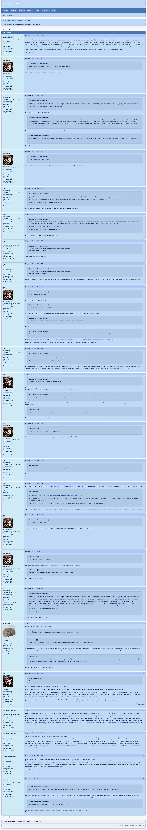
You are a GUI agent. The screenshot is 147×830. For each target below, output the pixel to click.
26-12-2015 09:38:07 (37, 623)
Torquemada (6, 623)
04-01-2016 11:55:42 (37, 733)
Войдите (14, 20)
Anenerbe (6, 779)
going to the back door (9, 36)
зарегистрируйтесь (24, 20)
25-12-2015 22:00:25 (37, 287)
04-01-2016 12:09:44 (37, 756)
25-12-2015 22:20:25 (37, 460)
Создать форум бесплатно (136, 825)
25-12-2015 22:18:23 (37, 423)
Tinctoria (5, 96)
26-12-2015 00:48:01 (37, 551)
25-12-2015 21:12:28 (37, 241)
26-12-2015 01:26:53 (37, 588)
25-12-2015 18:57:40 (37, 36)
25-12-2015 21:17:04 (37, 264)
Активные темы (7, 15)
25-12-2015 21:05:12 (37, 214)
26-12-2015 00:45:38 (37, 515)
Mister (4, 589)
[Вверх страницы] (142, 703)
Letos (4, 189)
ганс (4, 59)
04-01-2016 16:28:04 (37, 779)
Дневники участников (24, 24)
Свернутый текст (33, 631)
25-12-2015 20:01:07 (37, 151)
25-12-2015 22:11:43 (37, 348)
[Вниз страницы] (141, 704)
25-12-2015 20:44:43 (37, 188)
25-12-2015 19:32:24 (37, 95)
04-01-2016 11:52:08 (37, 710)
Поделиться (28, 36)
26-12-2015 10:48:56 (37, 673)
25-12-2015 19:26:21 (37, 58)
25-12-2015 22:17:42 (37, 374)
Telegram (22, 10)
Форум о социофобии (10, 24)
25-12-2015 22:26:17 (37, 483)
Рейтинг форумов (124, 825)
